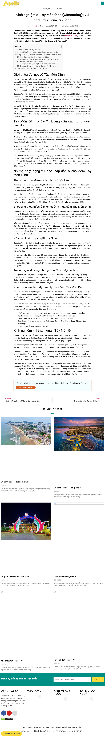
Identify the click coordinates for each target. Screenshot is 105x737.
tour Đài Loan (71, 36)
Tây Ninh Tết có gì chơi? (64, 660)
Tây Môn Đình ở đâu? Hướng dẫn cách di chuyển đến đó (37, 52)
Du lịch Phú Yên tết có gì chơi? (67, 488)
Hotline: (25, 387)
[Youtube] (9, 713)
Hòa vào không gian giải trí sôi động (32, 61)
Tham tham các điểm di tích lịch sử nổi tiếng (34, 57)
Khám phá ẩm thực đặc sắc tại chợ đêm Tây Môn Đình (38, 66)
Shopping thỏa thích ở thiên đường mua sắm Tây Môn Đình (39, 59)
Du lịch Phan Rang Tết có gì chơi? (15, 576)
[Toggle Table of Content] (58, 46)
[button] (102, 3)
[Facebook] (3, 713)
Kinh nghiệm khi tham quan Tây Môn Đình (32, 68)
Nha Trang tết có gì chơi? (12, 661)
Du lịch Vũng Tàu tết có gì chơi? (15, 482)
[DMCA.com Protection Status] (7, 719)
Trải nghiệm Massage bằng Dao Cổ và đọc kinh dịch (37, 64)
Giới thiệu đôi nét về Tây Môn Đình (28, 50)
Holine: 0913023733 (12, 734)
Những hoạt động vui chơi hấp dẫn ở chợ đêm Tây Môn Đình (38, 55)
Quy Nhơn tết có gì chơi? (65, 576)
